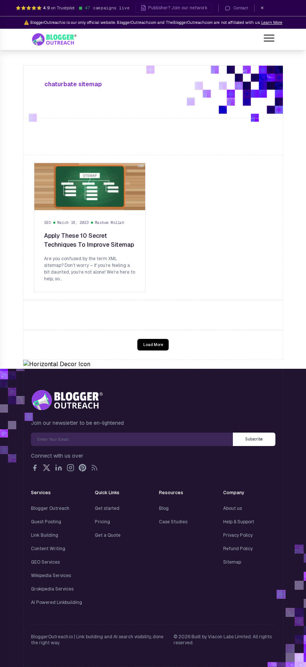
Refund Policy (238, 549)
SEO (47, 222)
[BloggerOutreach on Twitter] (46, 467)
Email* (132, 439)
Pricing (102, 522)
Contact (241, 7)
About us (232, 508)
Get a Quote (108, 535)
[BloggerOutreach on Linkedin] (58, 467)
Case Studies (173, 522)
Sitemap (232, 562)
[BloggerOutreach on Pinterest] (82, 467)
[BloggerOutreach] (67, 400)
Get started (107, 508)
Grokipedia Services (52, 589)
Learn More (271, 22)
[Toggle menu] (269, 39)
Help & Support (238, 522)
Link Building (44, 535)
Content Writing (48, 549)
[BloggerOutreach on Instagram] (70, 467)
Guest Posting (46, 522)
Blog (164, 508)
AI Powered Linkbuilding (56, 602)
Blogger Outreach (50, 508)
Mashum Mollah (109, 222)
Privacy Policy (238, 535)
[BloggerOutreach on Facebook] (34, 467)
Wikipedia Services (51, 576)
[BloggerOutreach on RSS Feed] (94, 467)
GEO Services (45, 562)
